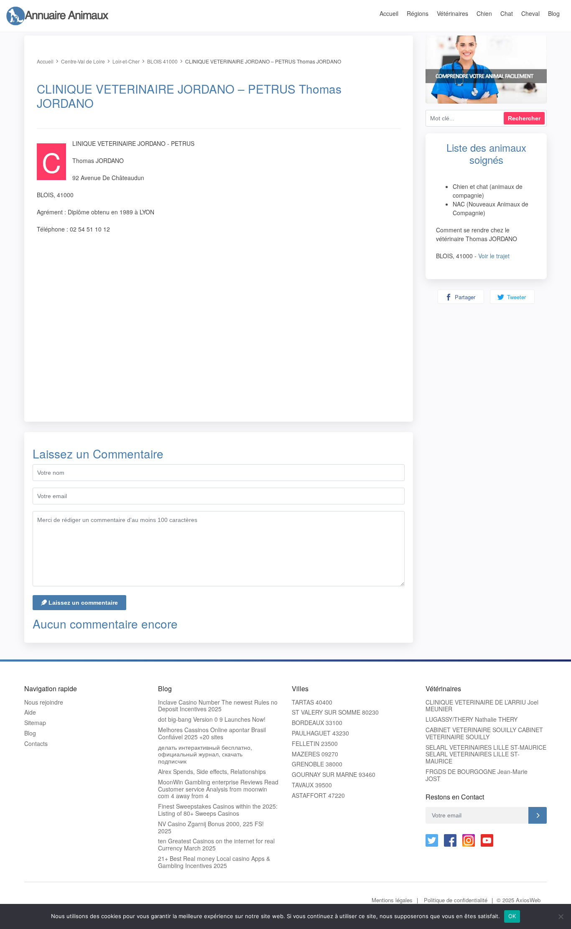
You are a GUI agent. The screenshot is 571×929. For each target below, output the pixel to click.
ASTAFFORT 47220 (318, 795)
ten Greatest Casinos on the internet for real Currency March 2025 (216, 844)
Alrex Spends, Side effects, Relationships (212, 771)
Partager (464, 297)
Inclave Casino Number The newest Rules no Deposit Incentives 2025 (218, 706)
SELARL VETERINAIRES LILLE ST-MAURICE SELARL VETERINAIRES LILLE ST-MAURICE (486, 754)
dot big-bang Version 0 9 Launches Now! (211, 719)
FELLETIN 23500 (315, 743)
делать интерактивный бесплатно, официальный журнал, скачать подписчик (205, 754)
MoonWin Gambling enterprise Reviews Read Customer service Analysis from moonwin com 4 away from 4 (218, 789)
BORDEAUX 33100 (317, 722)
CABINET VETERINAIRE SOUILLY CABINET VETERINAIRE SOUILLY (484, 733)
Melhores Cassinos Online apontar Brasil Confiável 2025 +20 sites (212, 733)
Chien (484, 13)
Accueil (389, 13)
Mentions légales (392, 900)
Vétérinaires (452, 13)
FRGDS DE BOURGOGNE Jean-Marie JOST (477, 775)
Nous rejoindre (43, 702)
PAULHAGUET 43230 (320, 733)
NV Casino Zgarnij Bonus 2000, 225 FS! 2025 (211, 827)
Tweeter (515, 297)
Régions (417, 13)
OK (512, 916)
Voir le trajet (494, 256)
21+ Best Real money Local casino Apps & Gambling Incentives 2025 (214, 862)
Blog (554, 13)
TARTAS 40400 (312, 702)
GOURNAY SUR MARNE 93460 (333, 774)
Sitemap (35, 722)
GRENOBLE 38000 (317, 764)
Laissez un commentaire (82, 602)
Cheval (530, 13)
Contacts (36, 743)
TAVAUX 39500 (312, 785)
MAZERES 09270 (315, 754)
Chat (506, 13)
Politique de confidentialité (455, 900)
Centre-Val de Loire (83, 61)
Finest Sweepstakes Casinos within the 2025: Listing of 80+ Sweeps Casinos (218, 810)
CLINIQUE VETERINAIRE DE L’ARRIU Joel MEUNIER (482, 706)
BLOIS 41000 (162, 61)
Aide (30, 712)
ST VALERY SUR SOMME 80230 (335, 712)
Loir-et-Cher (126, 61)
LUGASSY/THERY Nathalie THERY (471, 719)
